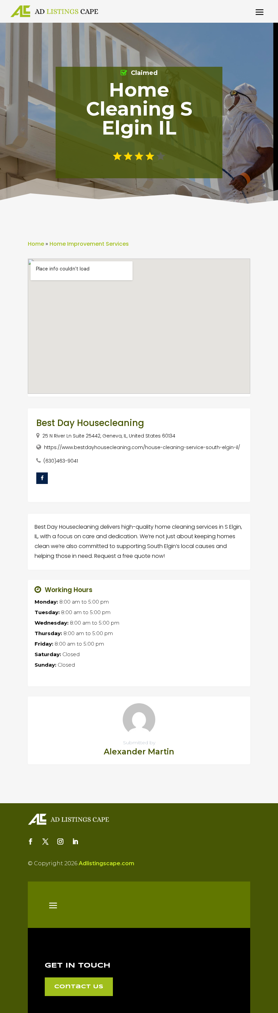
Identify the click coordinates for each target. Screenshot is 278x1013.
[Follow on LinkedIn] (75, 841)
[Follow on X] (45, 841)
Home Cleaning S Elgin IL (139, 108)
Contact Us (78, 986)
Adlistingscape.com (106, 863)
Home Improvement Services (89, 244)
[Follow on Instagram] (60, 841)
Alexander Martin (139, 751)
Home (36, 244)
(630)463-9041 (60, 461)
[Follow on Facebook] (30, 841)
